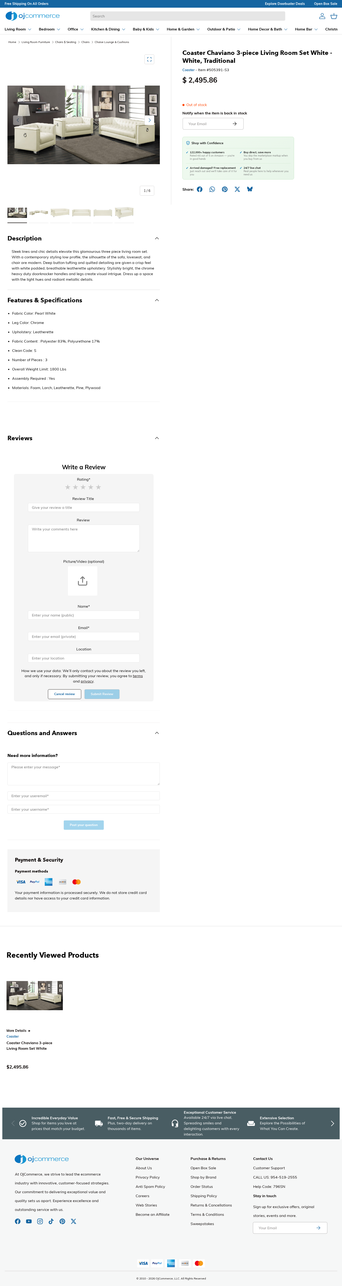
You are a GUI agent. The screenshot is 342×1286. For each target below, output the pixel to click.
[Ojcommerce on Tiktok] (51, 1219)
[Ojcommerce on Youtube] (29, 1219)
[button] (67, 487)
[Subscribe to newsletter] (318, 1227)
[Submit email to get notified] (234, 123)
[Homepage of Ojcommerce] (32, 16)
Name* (84, 606)
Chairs (85, 42)
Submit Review (102, 694)
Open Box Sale (203, 1168)
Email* (83, 627)
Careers (142, 1195)
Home (12, 42)
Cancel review (64, 694)
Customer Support (269, 1168)
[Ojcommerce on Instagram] (40, 1219)
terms (138, 675)
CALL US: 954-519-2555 (275, 1177)
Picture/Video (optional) (83, 561)
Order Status (202, 1186)
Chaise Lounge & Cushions (112, 42)
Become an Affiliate (153, 1214)
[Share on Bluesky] (250, 189)
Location (83, 649)
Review (83, 520)
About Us (144, 1168)
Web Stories (146, 1205)
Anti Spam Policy (150, 1186)
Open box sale (325, 4)
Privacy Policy (148, 1177)
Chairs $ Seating (65, 42)
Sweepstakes (202, 1223)
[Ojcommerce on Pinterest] (62, 1219)
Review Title (83, 498)
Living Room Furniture (36, 42)
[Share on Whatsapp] (212, 189)
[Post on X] (237, 189)
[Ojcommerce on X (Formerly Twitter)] (73, 1219)
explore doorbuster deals (285, 4)
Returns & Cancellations (211, 1205)
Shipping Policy (204, 1195)
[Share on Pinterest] (225, 189)
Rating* (83, 479)
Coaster (188, 70)
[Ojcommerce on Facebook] (18, 1219)
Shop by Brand (203, 1177)
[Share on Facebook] (199, 189)
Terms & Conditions (207, 1214)
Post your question (84, 825)
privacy (87, 681)
